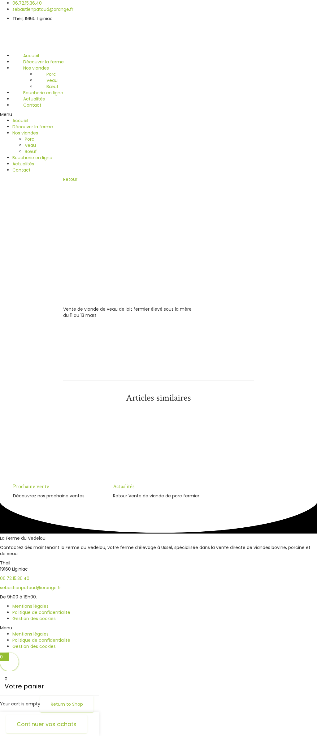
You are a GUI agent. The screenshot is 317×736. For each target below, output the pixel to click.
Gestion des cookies (34, 618)
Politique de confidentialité (41, 612)
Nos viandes (36, 68)
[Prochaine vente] (68, 443)
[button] (158, 114)
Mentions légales (30, 606)
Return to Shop (67, 704)
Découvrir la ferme (43, 62)
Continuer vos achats (46, 724)
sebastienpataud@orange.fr (30, 588)
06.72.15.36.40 (14, 578)
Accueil (31, 56)
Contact (32, 105)
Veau (52, 80)
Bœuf (52, 86)
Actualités (34, 99)
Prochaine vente (31, 486)
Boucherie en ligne (43, 93)
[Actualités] (168, 443)
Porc (51, 74)
